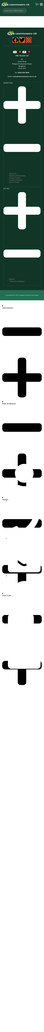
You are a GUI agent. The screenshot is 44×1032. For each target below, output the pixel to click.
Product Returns (15, 180)
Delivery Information (17, 176)
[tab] (22, 126)
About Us (12, 174)
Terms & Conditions (17, 281)
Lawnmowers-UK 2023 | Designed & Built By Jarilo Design (22, 295)
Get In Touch (14, 182)
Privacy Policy (14, 178)
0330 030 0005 (22, 72)
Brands (12, 279)
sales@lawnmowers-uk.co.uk (22, 76)
